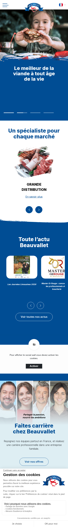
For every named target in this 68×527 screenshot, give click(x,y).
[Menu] (5, 5)
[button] (62, 5)
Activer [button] (34, 366)
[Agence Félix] (34, 8)
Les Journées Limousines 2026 (21, 284)
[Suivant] (38, 209)
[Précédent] (29, 209)
